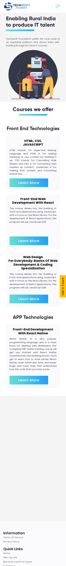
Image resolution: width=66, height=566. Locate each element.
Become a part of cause (17, 561)
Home (6, 553)
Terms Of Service (13, 537)
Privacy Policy (11, 541)
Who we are (10, 557)
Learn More (28, 182)
